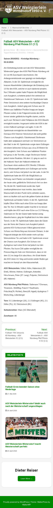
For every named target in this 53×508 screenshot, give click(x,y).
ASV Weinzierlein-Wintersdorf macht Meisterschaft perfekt (23, 445)
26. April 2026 (12, 410)
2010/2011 (22, 53)
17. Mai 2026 (11, 394)
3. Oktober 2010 (24, 50)
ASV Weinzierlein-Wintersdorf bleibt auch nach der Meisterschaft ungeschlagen (25, 404)
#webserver (14, 53)
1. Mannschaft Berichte (40, 50)
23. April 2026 (12, 451)
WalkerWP (26, 505)
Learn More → (26, 479)
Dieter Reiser (10, 50)
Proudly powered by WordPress (16, 502)
